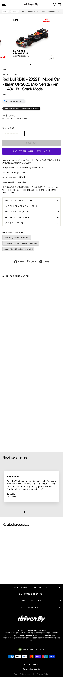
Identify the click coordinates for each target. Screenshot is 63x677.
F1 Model (51, 11)
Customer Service (30, 594)
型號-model (9, 128)
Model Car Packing (16, 212)
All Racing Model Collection (16, 237)
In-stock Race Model (30, 11)
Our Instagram (30, 607)
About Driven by (30, 601)
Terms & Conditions (22, 674)
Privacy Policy (43, 674)
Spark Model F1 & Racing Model (18, 249)
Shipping (6, 118)
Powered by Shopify (31, 669)
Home (4, 70)
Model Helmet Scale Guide (21, 206)
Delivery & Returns (16, 217)
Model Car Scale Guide (19, 200)
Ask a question (14, 223)
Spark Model (10, 74)
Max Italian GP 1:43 (13, 133)
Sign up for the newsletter (30, 587)
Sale (43, 11)
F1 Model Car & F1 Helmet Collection (20, 243)
